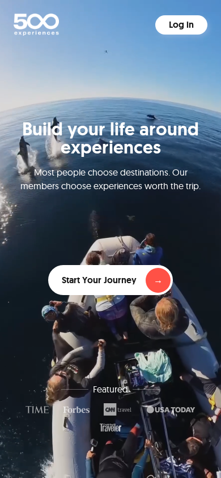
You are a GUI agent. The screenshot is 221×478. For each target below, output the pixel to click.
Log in (181, 25)
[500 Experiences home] (36, 25)
